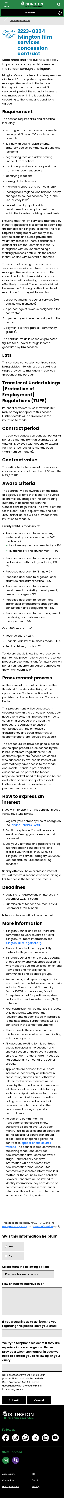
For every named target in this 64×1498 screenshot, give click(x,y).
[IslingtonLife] (17, 1461)
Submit (14, 1400)
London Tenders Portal (25, 825)
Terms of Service (43, 1226)
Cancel (39, 1400)
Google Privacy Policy (14, 1226)
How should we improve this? (23, 1284)
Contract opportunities (20, 20)
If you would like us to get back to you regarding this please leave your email (29, 1324)
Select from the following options (26, 1267)
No (11, 1256)
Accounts (30, 12)
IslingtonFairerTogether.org (23, 943)
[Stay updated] (7, 1461)
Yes (11, 1246)
